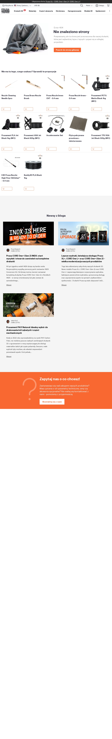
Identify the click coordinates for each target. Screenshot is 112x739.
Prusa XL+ (49, 1)
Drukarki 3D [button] (19, 10)
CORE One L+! (75, 1)
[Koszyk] (108, 5)
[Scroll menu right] (109, 11)
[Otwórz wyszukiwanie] (82, 5)
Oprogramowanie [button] (74, 11)
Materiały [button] (32, 11)
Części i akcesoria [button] (46, 11)
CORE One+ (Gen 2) (61, 1)
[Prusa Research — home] (5, 11)
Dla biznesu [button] (60, 11)
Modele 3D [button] (88, 11)
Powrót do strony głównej (67, 50)
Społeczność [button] (100, 11)
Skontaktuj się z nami (52, 401)
